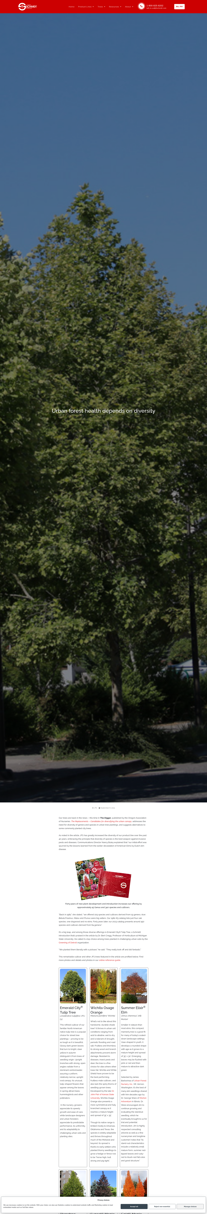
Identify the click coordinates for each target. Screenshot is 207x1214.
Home (71, 7)
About (128, 7)
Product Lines (85, 7)
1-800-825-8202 (155, 5)
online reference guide (109, 960)
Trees (100, 7)
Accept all (134, 1207)
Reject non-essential (162, 1207)
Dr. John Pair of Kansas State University (102, 1094)
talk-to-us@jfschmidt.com (156, 8)
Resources (114, 7)
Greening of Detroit (68, 942)
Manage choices (190, 1207)
